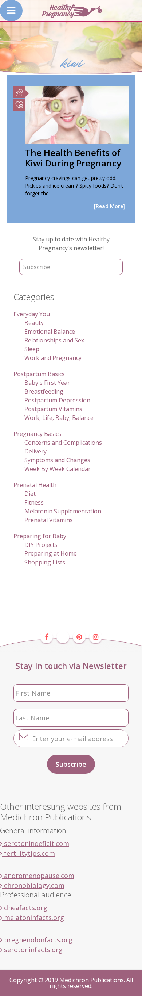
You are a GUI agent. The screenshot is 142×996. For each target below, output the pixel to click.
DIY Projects (41, 545)
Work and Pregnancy (53, 358)
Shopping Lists (44, 562)
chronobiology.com (33, 885)
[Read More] (109, 206)
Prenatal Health (34, 485)
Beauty (34, 323)
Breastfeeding (43, 391)
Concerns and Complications (63, 442)
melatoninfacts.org (33, 917)
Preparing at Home (50, 553)
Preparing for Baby (39, 536)
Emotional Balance (49, 331)
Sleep (31, 349)
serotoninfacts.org (32, 949)
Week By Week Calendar (57, 469)
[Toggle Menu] (11, 10)
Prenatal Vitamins (48, 520)
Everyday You (31, 314)
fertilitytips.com (28, 853)
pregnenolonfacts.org (37, 939)
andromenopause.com (38, 875)
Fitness (34, 502)
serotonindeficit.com (35, 843)
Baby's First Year (47, 383)
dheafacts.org (24, 907)
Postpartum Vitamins (53, 409)
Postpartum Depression (57, 400)
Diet (30, 494)
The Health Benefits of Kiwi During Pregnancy (73, 157)
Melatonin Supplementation (62, 511)
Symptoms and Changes (57, 460)
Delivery (35, 451)
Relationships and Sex (54, 340)
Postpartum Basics (39, 374)
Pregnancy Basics (37, 434)
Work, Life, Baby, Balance (59, 418)
